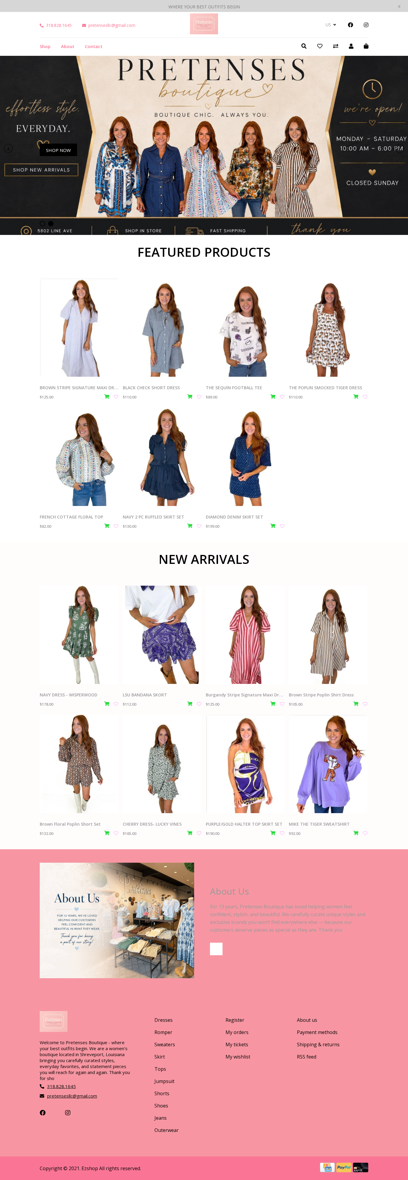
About (67, 46)
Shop (45, 46)
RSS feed (306, 1056)
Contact (93, 46)
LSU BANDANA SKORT (145, 695)
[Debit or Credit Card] (360, 1170)
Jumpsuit (164, 1081)
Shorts (161, 1093)
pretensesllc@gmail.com (111, 25)
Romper (163, 1032)
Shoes (161, 1105)
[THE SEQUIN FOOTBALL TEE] (245, 328)
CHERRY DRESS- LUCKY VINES (152, 824)
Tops (160, 1069)
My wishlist (238, 1056)
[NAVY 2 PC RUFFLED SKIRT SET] (162, 457)
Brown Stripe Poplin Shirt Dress (321, 695)
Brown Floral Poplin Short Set (70, 824)
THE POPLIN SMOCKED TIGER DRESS (325, 387)
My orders (237, 1032)
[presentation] (8, 148)
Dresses (163, 1020)
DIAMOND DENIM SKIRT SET (234, 517)
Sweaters (164, 1044)
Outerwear (166, 1130)
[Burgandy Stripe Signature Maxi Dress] (245, 635)
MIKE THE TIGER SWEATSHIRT (319, 824)
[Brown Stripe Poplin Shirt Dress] (328, 635)
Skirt (159, 1056)
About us (307, 1020)
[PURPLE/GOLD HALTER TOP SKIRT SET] (245, 764)
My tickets (237, 1044)
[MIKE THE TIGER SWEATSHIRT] (328, 764)
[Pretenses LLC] (204, 32)
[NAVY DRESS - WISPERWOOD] (79, 635)
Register (235, 1020)
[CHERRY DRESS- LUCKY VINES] (162, 764)
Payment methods (317, 1032)
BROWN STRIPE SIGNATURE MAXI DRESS (80, 387)
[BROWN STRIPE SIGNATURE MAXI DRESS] (79, 328)
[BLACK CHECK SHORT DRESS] (162, 328)
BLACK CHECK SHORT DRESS (151, 387)
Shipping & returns (318, 1044)
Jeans (160, 1118)
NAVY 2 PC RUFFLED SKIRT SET (153, 517)
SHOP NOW (58, 150)
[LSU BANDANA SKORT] (162, 635)
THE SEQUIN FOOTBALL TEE (234, 387)
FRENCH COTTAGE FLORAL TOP (71, 517)
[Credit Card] (328, 1170)
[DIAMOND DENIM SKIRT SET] (245, 457)
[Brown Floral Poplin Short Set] (79, 764)
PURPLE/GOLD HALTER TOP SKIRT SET (244, 824)
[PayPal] (344, 1170)
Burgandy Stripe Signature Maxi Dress (246, 695)
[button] (42, 223)
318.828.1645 (59, 25)
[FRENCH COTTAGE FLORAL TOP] (79, 457)
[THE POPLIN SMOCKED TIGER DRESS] (328, 328)
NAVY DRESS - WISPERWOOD (68, 695)
